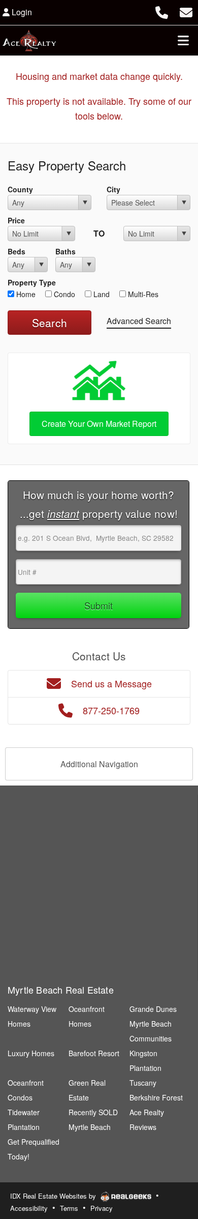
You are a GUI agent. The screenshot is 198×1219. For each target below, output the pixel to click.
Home (25, 294)
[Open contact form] (186, 11)
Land (100, 294)
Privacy (101, 1208)
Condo (63, 294)
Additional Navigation (99, 764)
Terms (69, 1208)
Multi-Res (142, 294)
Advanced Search (139, 321)
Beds (16, 251)
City (113, 189)
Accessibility (29, 1208)
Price (16, 220)
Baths (65, 251)
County (20, 189)
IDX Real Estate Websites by (54, 1196)
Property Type (32, 282)
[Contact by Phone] (161, 11)
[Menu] (183, 40)
